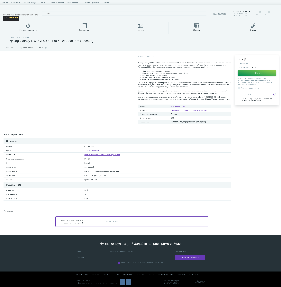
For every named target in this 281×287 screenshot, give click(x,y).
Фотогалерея (72, 3)
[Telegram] (128, 282)
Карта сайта (193, 274)
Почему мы (15, 3)
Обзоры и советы (57, 3)
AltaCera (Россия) (178, 106)
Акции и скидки (30, 3)
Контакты (106, 3)
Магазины (106, 274)
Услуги (116, 274)
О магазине (128, 274)
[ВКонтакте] (122, 282)
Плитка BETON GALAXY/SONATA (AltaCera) (189, 110)
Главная (5, 3)
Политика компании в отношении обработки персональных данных (172, 282)
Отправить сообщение (190, 257)
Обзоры (151, 274)
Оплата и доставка (91, 3)
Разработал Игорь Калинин (200, 282)
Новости (140, 274)
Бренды (43, 3)
